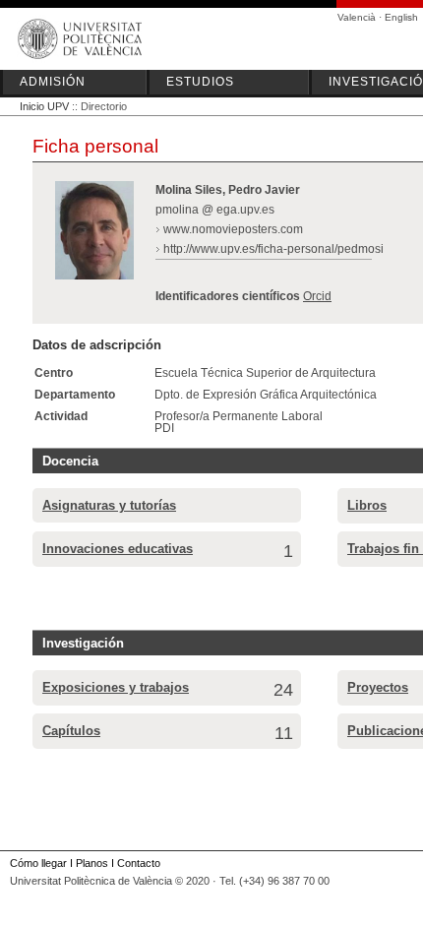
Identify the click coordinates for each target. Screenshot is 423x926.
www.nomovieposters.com (233, 229)
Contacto (138, 863)
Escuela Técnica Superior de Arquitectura (265, 373)
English (401, 17)
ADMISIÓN (53, 82)
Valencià (356, 17)
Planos (92, 863)
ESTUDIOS (200, 82)
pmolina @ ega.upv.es (214, 210)
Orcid (317, 296)
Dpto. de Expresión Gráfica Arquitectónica (265, 395)
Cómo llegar (38, 863)
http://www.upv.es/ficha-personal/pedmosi (273, 249)
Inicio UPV (44, 106)
